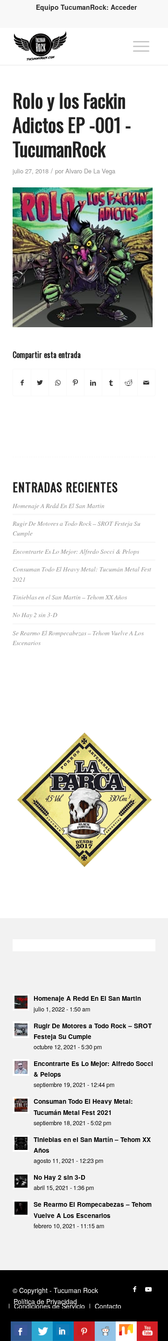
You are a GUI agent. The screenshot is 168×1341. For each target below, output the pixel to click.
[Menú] (141, 46)
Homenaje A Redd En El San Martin (59, 505)
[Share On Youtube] (147, 1331)
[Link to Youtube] (148, 1289)
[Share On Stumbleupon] (126, 1331)
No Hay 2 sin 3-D (35, 614)
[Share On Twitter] (42, 1331)
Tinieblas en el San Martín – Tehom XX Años (70, 596)
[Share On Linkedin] (63, 1331)
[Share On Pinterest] (84, 1331)
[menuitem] (86, 7)
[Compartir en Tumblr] (110, 382)
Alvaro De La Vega (90, 170)
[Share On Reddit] (105, 1331)
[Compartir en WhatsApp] (57, 382)
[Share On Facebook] (21, 1331)
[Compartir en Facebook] (22, 382)
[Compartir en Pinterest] (75, 382)
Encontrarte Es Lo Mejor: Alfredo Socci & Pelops (76, 551)
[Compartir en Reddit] (128, 382)
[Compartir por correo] (146, 382)
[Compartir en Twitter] (40, 382)
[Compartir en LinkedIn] (93, 382)
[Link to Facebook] (134, 1289)
